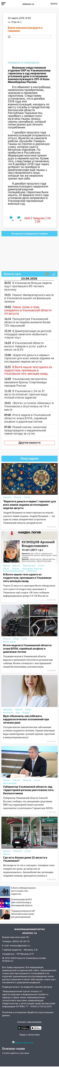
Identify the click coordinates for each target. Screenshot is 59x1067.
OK (38, 221)
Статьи (27, 497)
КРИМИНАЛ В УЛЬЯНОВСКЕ (23, 62)
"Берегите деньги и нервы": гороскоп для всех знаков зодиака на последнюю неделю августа (29, 505)
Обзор (16, 639)
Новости (17, 497)
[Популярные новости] (53, 274)
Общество (27, 780)
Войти (54, 3)
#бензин (6, 854)
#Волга (6, 569)
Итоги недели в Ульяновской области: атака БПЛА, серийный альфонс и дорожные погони (27, 648)
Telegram (39, 218)
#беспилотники (9, 783)
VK (49, 218)
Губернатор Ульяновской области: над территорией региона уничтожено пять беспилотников (28, 790)
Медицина (7, 709)
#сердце (26, 712)
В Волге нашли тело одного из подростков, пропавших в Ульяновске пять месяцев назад (27, 578)
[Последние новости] (47, 274)
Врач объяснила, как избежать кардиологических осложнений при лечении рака (26, 719)
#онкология (8, 712)
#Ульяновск (32, 571)
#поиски (15, 569)
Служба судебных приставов (15, 1053)
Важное (6, 566)
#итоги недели (9, 642)
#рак (18, 712)
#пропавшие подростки (32, 569)
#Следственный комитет (13, 571)
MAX (27, 218)
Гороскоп (7, 497)
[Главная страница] (28, 3)
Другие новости (29, 442)
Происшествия (29, 566)
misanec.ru (7, 960)
